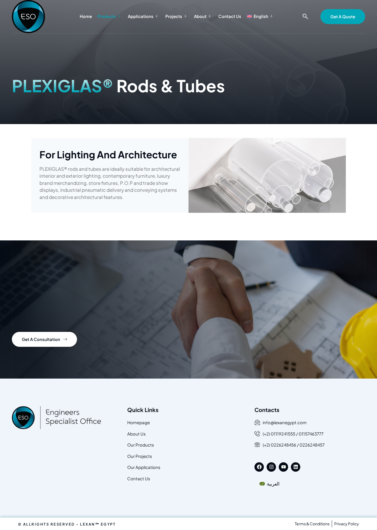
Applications (140, 16)
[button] (305, 16)
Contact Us (229, 16)
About (200, 16)
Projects (173, 16)
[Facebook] (259, 467)
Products (106, 16)
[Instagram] (271, 467)
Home (86, 16)
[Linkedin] (295, 467)
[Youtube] (283, 467)
